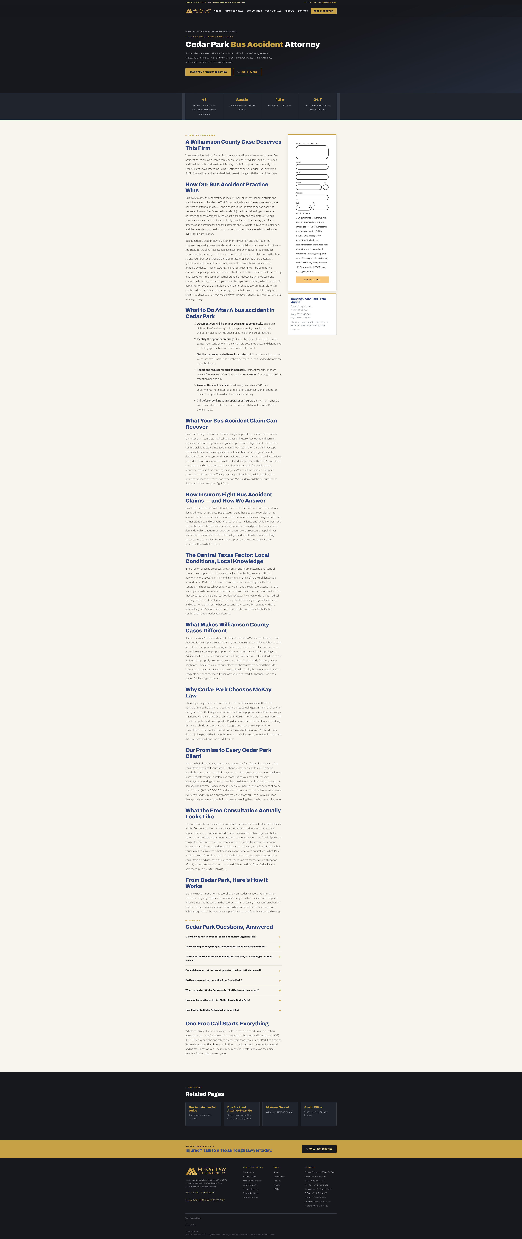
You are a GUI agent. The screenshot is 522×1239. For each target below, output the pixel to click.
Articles (277, 1184)
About (217, 11)
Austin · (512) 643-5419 (315, 1197)
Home (188, 32)
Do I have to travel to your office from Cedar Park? (213, 980)
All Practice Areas (250, 1197)
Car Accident (248, 1172)
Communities (254, 11)
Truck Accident (249, 1176)
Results (289, 11)
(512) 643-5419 (304, 314)
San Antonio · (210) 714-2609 (318, 1189)
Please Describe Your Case (307, 143)
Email (298, 172)
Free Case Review (324, 11)
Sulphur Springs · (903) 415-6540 (320, 1172)
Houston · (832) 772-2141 (316, 1184)
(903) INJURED (329, 3)
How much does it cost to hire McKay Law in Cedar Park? (217, 1000)
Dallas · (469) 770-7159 (315, 1176)
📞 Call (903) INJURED (319, 1149)
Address (299, 193)
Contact (303, 11)
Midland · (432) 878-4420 (316, 1205)
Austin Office (313, 1107)
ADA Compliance (191, 1231)
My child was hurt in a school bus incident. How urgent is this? (220, 936)
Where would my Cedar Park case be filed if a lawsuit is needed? (222, 990)
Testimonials (273, 11)
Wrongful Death (250, 1184)
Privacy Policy (311, 262)
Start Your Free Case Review (208, 72)
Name (298, 162)
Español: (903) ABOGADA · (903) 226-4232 (205, 1200)
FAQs (276, 1189)
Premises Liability (250, 1189)
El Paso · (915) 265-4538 (316, 1193)
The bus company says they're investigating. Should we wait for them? (226, 946)
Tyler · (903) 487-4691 (315, 1180)
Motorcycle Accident (252, 1180)
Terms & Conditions (193, 1218)
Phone (298, 182)
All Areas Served (277, 1107)
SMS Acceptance (303, 213)
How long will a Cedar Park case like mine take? (212, 1010)
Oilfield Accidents (250, 1193)
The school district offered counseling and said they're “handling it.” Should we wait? (228, 958)
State (298, 203)
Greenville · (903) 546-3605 (317, 1201)
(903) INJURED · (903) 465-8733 (200, 1192)
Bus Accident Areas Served (208, 32)
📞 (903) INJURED (247, 72)
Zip (314, 203)
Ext (324, 182)
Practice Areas (234, 11)
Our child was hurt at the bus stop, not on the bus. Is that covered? (223, 970)
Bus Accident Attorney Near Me (239, 1109)
